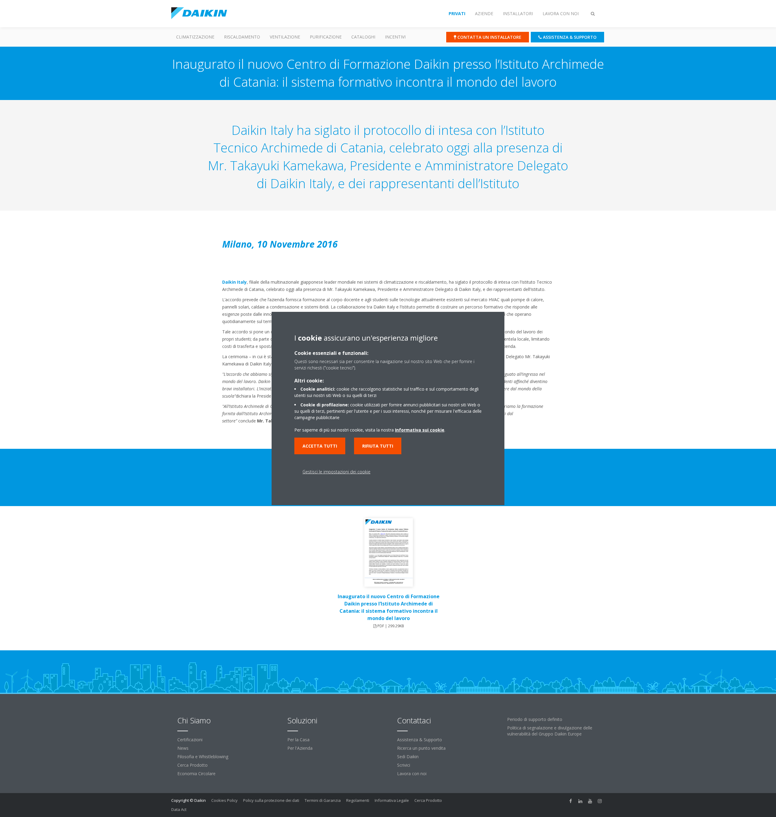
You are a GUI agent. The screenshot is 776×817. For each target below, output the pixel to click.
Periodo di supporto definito (534, 719)
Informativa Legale (392, 800)
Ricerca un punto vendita (421, 748)
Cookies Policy (224, 800)
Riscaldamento (242, 37)
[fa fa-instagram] (600, 801)
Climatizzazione (195, 37)
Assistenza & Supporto (419, 739)
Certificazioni (189, 739)
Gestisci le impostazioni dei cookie (336, 472)
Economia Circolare (196, 773)
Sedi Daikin (408, 756)
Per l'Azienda (300, 748)
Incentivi (395, 37)
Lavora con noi (411, 773)
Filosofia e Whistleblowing (202, 756)
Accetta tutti (320, 446)
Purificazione (326, 37)
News (183, 748)
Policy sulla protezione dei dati (271, 800)
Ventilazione (285, 37)
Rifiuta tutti (377, 446)
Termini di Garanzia (323, 800)
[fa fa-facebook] (571, 801)
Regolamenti (357, 800)
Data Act (178, 809)
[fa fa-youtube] (590, 801)
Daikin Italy (234, 282)
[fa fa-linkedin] (580, 801)
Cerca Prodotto (192, 765)
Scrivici (403, 765)
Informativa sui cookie (419, 430)
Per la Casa (298, 739)
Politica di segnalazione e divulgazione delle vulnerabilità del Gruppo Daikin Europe (549, 731)
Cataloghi (363, 37)
